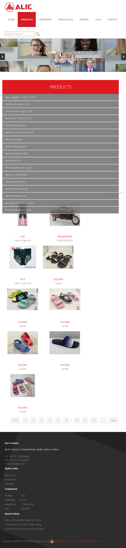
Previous (2, 56)
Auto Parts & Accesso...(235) (19, 202)
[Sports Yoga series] (23, 218)
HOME (11, 19)
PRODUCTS (27, 19)
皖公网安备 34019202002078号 (67, 541)
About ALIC (10, 475)
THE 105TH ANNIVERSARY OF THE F (23, 520)
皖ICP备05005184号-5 (92, 541)
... (103, 420)
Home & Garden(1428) (16, 153)
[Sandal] (58, 261)
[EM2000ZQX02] (65, 218)
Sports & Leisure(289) (16, 174)
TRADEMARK (45, 19)
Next (123, 56)
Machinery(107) (13, 160)
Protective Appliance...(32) (18, 209)
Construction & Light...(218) (19, 111)
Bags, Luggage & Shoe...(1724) (20, 97)
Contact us (10, 479)
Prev (15, 420)
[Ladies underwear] (23, 261)
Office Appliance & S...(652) (18, 167)
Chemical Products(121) (17, 104)
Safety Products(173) (15, 195)
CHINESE (9, 483)
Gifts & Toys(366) (13, 139)
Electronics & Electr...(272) (18, 118)
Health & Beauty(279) (16, 146)
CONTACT (112, 19)
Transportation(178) (15, 181)
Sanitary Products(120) (16, 188)
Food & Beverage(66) (15, 125)
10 (93, 420)
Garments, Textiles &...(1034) (19, 132)
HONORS (84, 19)
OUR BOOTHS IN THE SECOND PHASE (24, 528)
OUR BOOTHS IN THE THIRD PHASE (23, 524)
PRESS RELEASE (65, 19)
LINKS (98, 19)
